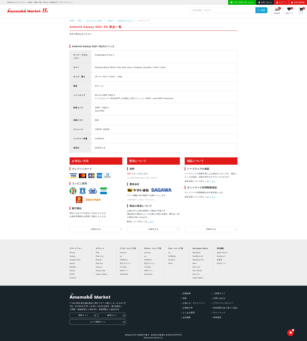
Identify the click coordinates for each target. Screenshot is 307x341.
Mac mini (196, 267)
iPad (97, 252)
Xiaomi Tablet (101, 274)
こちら (151, 221)
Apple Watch (198, 278)
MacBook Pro (198, 260)
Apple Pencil (222, 252)
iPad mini (99, 256)
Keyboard (221, 256)
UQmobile (124, 274)
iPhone (72, 252)
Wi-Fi (170, 263)
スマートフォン (76, 248)
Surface (99, 267)
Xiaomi (72, 271)
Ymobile (123, 267)
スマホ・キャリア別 (128, 248)
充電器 (219, 260)
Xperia (72, 263)
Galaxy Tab (100, 271)
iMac (195, 263)
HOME (72, 20)
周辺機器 (220, 248)
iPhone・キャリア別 (152, 248)
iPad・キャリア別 (175, 248)
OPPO (72, 274)
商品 (79, 20)
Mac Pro (196, 274)
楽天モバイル (125, 263)
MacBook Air (198, 256)
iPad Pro (99, 263)
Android (73, 278)
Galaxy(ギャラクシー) (125, 20)
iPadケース (221, 263)
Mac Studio (197, 271)
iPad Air (99, 260)
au (121, 256)
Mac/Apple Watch (200, 248)
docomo (123, 252)
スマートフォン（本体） (94, 20)
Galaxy (72, 256)
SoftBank (123, 260)
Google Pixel (75, 260)
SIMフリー (124, 271)
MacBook (196, 252)
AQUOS (73, 267)
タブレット (100, 248)
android (110, 20)
